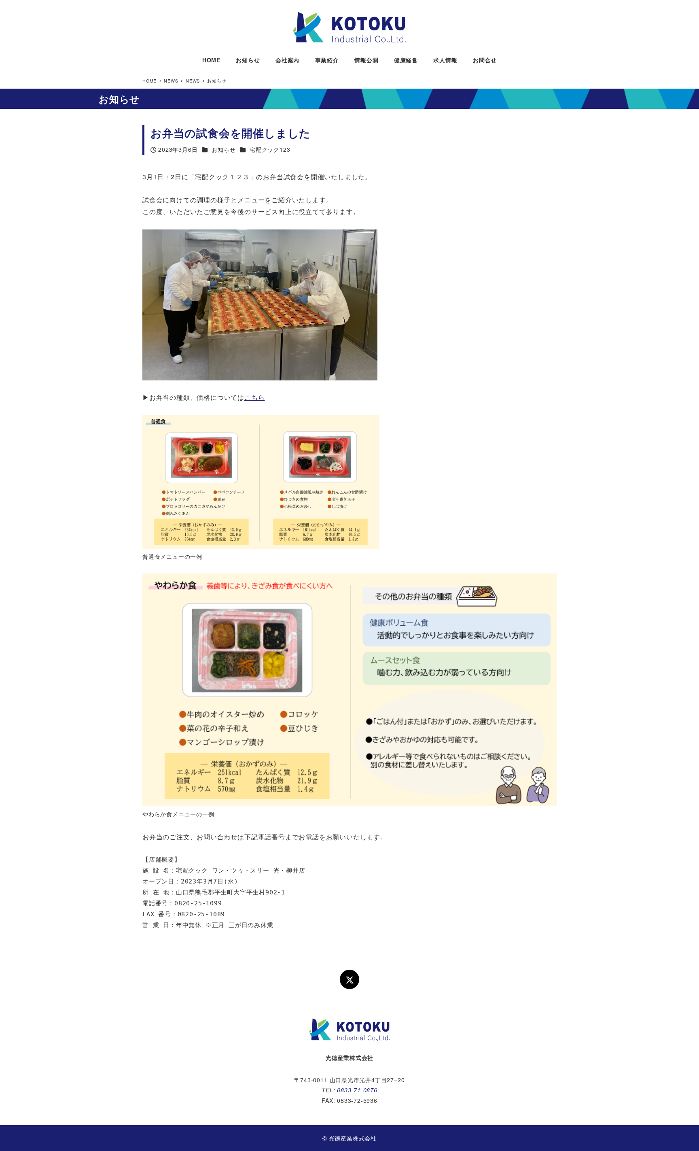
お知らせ (223, 149)
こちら (254, 397)
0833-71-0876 (357, 1090)
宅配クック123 (270, 149)
